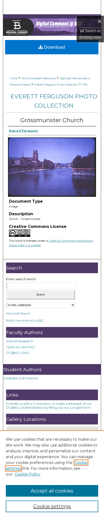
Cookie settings (52, 506)
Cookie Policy (27, 474)
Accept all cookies (52, 491)
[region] (52, 474)
